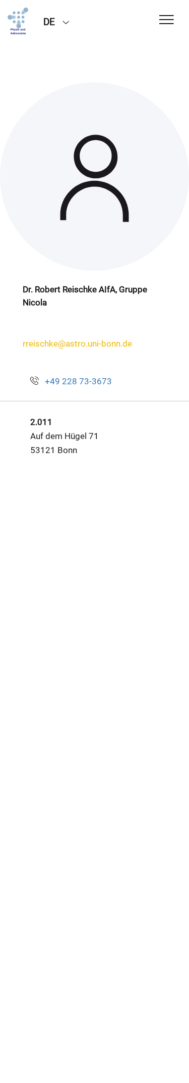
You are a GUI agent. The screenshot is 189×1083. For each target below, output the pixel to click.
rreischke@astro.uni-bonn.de (77, 344)
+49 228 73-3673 (78, 381)
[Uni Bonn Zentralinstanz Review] (18, 21)
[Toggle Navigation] (166, 20)
